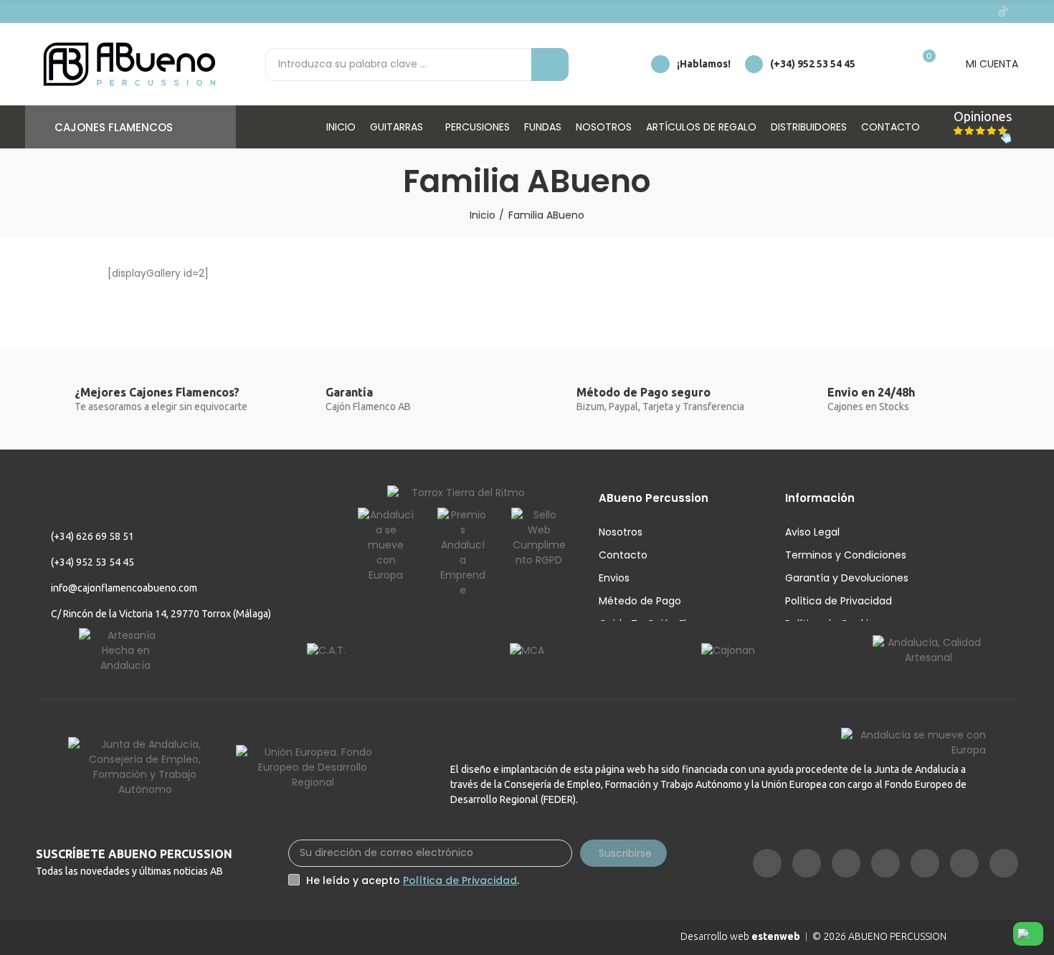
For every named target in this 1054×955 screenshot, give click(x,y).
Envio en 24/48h (871, 392)
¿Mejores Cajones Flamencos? (157, 392)
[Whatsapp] (980, 11)
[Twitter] (934, 11)
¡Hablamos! (704, 64)
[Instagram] (865, 11)
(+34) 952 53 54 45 (812, 64)
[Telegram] (957, 11)
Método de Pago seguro (643, 392)
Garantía (349, 392)
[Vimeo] (911, 11)
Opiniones (983, 116)
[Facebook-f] (842, 11)
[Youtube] (888, 11)
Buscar (550, 64)
